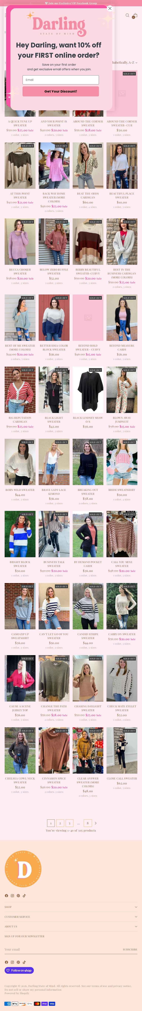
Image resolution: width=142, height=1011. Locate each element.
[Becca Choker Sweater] (20, 241)
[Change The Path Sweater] (54, 678)
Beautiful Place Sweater (121, 195)
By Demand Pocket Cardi (88, 564)
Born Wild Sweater (20, 490)
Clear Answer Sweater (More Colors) (88, 782)
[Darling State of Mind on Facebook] (7, 896)
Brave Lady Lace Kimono (54, 491)
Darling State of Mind (41, 985)
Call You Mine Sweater (121, 564)
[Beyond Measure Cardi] (121, 317)
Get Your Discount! (60, 91)
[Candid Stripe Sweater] (88, 606)
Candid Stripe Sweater (88, 636)
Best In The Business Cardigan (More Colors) (122, 273)
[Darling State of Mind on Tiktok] (24, 896)
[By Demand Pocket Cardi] (88, 534)
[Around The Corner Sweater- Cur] (121, 93)
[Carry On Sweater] (121, 606)
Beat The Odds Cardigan (88, 195)
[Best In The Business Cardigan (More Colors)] (121, 241)
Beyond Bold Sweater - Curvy (88, 347)
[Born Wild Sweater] (20, 462)
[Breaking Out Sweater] (88, 462)
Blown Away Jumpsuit (122, 419)
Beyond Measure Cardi (121, 347)
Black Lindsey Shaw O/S (88, 419)
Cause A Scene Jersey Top (20, 708)
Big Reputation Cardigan (20, 419)
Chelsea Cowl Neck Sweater (20, 780)
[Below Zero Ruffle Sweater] (54, 241)
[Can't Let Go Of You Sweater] (54, 606)
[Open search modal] (127, 15)
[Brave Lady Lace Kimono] (54, 462)
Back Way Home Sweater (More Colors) (54, 197)
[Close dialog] (110, 8)
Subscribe (130, 949)
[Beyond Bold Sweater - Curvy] (88, 317)
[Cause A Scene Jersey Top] (20, 678)
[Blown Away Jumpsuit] (121, 390)
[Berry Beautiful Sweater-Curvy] (88, 241)
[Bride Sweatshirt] (121, 462)
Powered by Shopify (17, 993)
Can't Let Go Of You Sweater (54, 636)
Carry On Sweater (121, 634)
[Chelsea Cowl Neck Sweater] (20, 750)
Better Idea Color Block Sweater (54, 347)
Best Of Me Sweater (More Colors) (20, 347)
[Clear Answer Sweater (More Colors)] (88, 750)
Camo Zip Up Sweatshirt (20, 636)
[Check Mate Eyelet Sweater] (121, 678)
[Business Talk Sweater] (54, 534)
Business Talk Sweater (54, 564)
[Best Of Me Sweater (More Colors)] (20, 317)
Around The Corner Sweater (88, 123)
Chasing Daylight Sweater (88, 708)
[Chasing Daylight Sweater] (88, 678)
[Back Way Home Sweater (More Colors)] (54, 165)
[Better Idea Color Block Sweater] (54, 317)
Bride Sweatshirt (122, 490)
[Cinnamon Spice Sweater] (54, 750)
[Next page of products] (95, 823)
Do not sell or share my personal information (33, 989)
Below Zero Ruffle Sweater (54, 271)
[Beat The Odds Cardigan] (88, 165)
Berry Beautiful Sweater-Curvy (88, 271)
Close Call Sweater (122, 778)
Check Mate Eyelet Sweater (121, 708)
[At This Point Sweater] (20, 165)
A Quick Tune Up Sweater (20, 123)
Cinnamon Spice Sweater (54, 780)
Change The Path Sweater (54, 708)
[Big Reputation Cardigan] (20, 390)
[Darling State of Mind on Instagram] (13, 896)
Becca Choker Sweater (20, 271)
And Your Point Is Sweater (54, 123)
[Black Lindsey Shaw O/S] (88, 390)
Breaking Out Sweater (88, 491)
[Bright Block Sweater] (20, 534)
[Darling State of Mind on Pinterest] (18, 896)
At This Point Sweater (20, 195)
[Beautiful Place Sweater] (121, 165)
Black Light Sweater (54, 419)
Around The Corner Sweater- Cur (122, 123)
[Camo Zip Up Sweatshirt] (20, 606)
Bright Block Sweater (20, 564)
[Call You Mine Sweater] (121, 534)
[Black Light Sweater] (54, 390)
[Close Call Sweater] (121, 750)
